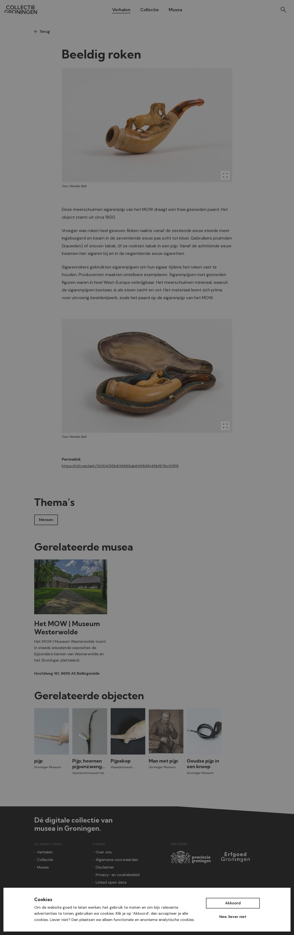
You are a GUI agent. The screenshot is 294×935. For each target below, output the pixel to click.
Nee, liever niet (232, 916)
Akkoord (233, 903)
